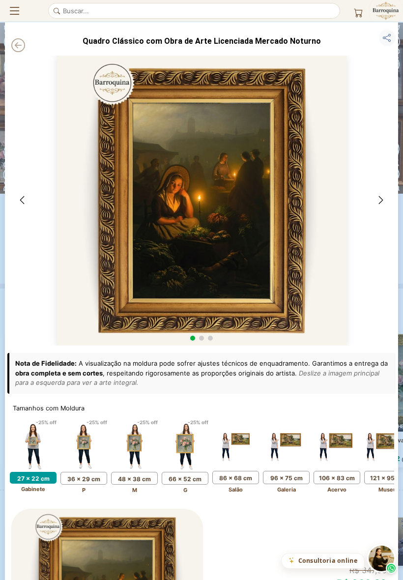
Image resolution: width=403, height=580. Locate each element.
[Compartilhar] (387, 37)
